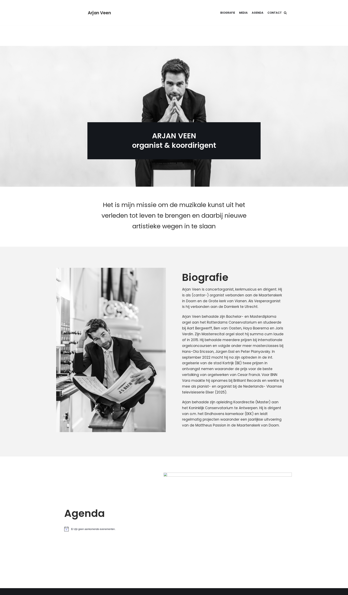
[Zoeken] (285, 12)
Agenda (257, 13)
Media (243, 13)
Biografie (227, 13)
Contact (274, 13)
